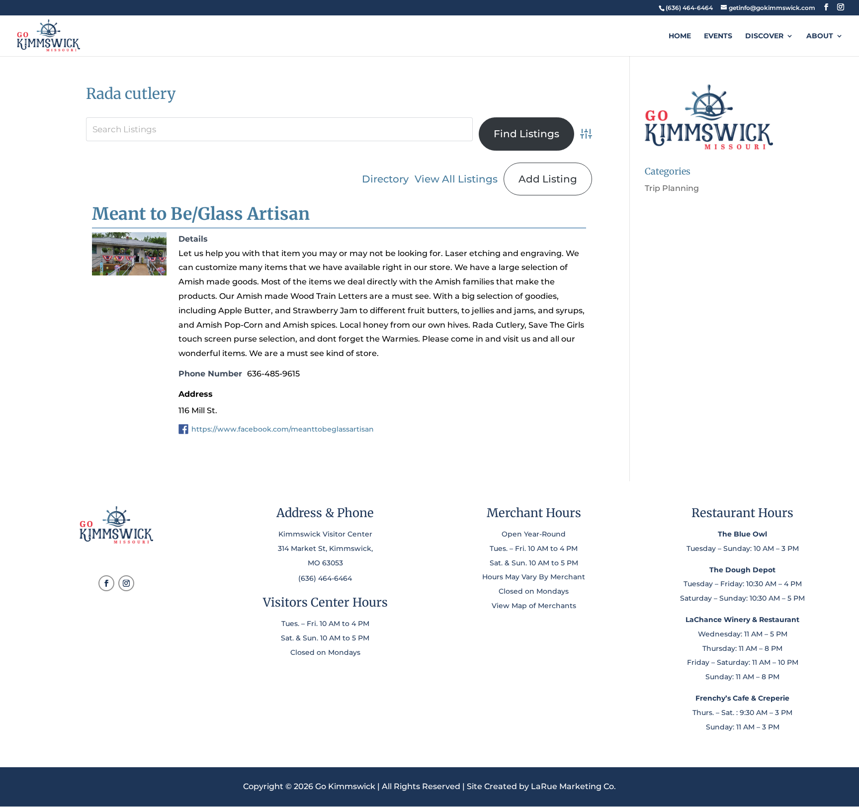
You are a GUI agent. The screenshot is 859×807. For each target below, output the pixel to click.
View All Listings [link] (456, 179)
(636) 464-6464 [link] (325, 578)
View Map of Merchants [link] (534, 605)
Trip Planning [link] (672, 188)
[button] (826, 7)
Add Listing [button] (547, 179)
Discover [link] (764, 36)
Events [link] (718, 36)
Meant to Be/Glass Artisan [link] (201, 213)
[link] (689, 7)
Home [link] (680, 36)
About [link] (819, 36)
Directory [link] (385, 179)
